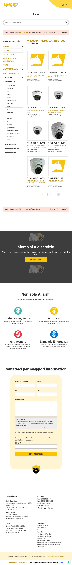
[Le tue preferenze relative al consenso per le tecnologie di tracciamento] (68, 561)
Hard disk (10, 113)
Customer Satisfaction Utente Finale (49, 542)
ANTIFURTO (8, 50)
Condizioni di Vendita (44, 534)
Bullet (8, 94)
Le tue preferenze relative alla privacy (44, 562)
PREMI (5, 65)
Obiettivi (9, 125)
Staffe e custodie (12, 131)
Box (8, 91)
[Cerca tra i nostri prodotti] (66, 22)
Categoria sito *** (12, 100)
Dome (8, 106)
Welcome (40, 546)
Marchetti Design (52, 556)
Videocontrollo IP (11, 153)
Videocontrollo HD (12, 149)
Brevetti (40, 532)
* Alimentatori (11, 85)
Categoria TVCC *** (12, 81)
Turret (8, 140)
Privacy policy (42, 538)
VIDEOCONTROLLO (11, 73)
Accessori (8, 77)
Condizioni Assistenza (44, 536)
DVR (8, 110)
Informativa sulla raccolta (18, 562)
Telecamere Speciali (13, 134)
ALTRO (6, 46)
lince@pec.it (45, 505)
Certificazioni (41, 530)
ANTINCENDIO (9, 55)
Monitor (9, 119)
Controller (10, 103)
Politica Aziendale (43, 526)
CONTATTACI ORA (34, 259)
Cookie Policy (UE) (43, 540)
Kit (7, 116)
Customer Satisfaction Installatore (48, 544)
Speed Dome (11, 128)
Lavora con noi (42, 528)
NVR (8, 122)
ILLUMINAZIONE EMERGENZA (10, 60)
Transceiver (10, 137)
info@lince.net (46, 503)
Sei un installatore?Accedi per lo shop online (34, 80)
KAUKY (61, 556)
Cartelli (9, 97)
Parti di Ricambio (11, 145)
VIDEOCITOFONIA (10, 69)
